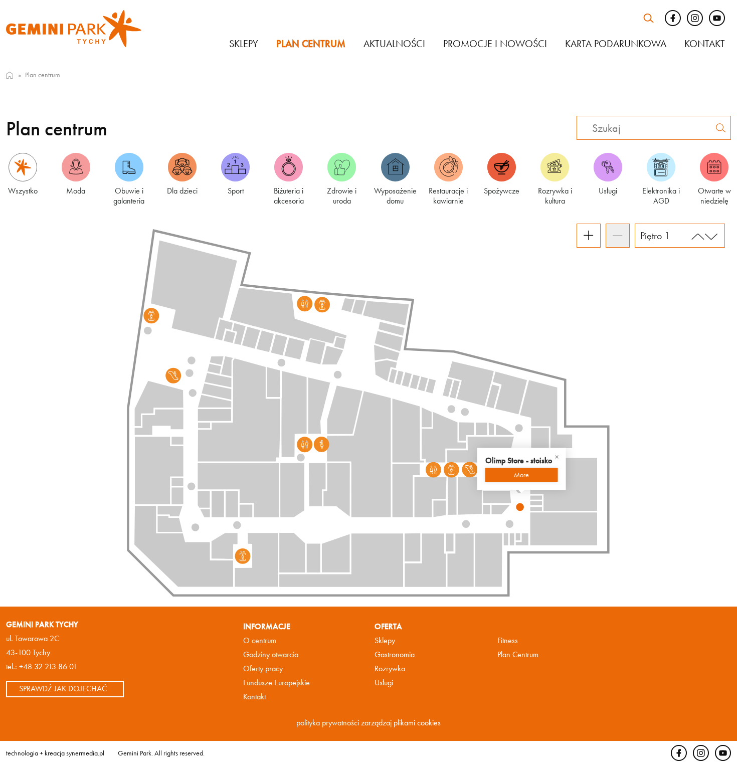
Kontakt (704, 43)
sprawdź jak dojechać (63, 688)
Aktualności (394, 43)
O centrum (259, 640)
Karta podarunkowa (615, 43)
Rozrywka (390, 668)
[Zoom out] (618, 236)
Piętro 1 (655, 235)
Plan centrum (310, 43)
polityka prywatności (327, 722)
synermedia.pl (85, 752)
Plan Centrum (517, 654)
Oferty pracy (263, 668)
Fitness (507, 640)
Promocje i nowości (495, 43)
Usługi (384, 682)
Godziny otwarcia (270, 654)
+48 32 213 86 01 (48, 666)
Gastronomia (395, 654)
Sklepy (243, 43)
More (521, 474)
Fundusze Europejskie (276, 682)
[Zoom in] (589, 236)
